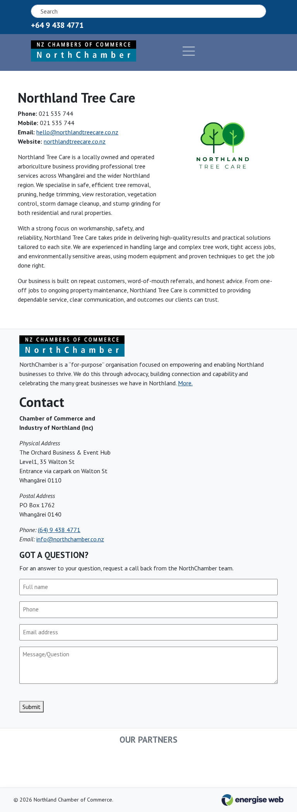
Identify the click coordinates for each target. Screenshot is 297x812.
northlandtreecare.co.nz (75, 141)
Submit (31, 707)
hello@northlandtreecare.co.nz (77, 132)
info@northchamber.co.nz (70, 539)
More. (185, 383)
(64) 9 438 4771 (59, 530)
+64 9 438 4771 (57, 25)
